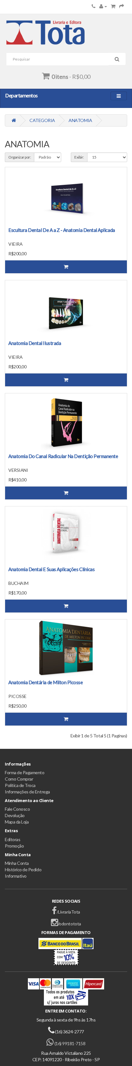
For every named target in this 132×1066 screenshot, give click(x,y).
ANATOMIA (80, 120)
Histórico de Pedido (23, 869)
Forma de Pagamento (25, 772)
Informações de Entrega (27, 791)
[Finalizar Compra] (121, 6)
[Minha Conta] (103, 6)
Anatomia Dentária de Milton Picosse (45, 682)
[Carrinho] (113, 6)
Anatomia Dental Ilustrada (34, 343)
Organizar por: (19, 157)
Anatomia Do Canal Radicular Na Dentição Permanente (63, 456)
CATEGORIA (42, 120)
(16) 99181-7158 (69, 1043)
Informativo (16, 876)
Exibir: (79, 157)
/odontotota (69, 923)
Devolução (15, 815)
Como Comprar (19, 779)
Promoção (14, 846)
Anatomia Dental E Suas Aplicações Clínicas (51, 569)
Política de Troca (20, 785)
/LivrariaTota (68, 911)
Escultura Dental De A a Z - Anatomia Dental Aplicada (61, 230)
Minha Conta (17, 863)
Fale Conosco (17, 809)
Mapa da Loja (17, 821)
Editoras (12, 839)
